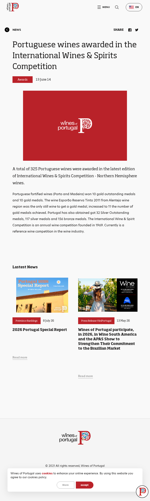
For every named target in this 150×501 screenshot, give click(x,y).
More (65, 485)
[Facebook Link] (129, 29)
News (16, 30)
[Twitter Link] (136, 29)
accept (84, 485)
